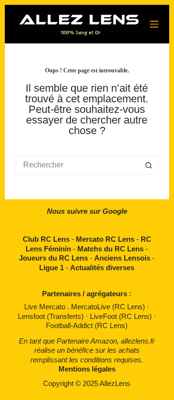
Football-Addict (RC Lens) (87, 325)
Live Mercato (45, 307)
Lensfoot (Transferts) (52, 316)
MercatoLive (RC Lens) (109, 307)
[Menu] (154, 24)
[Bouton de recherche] (149, 165)
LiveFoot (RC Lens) (122, 316)
